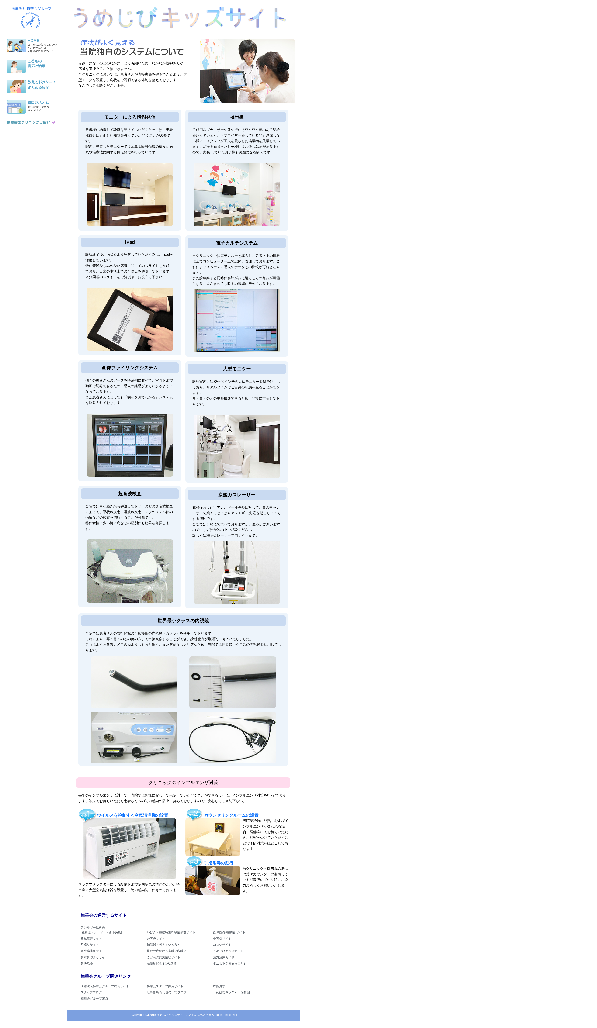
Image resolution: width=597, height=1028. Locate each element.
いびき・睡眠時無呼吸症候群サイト (171, 932)
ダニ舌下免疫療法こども (229, 963)
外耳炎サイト (156, 938)
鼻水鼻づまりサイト (94, 957)
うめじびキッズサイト (228, 951)
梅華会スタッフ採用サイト (165, 986)
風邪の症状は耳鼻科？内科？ (166, 951)
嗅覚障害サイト (91, 938)
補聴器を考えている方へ (163, 944)
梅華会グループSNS (94, 998)
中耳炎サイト (222, 938)
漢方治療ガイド (223, 957)
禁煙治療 (87, 963)
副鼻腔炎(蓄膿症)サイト (229, 932)
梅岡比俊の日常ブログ (167, 992)
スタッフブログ (91, 992)
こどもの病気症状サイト (163, 957)
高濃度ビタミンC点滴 (161, 963)
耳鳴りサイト (90, 944)
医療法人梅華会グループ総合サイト (105, 986)
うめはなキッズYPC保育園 (231, 992)
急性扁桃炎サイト (93, 951)
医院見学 (219, 986)
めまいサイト (222, 944)
